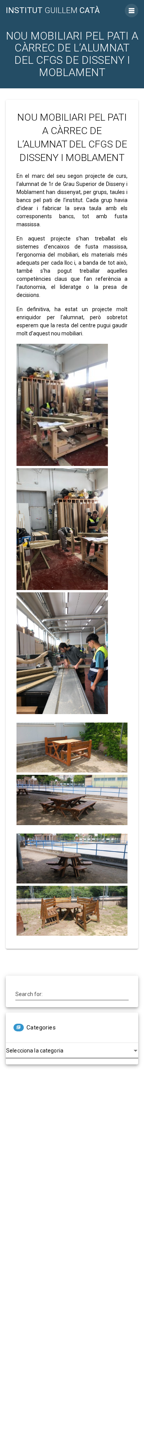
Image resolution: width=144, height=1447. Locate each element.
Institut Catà (53, 11)
